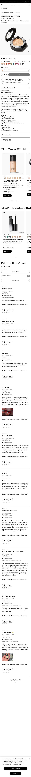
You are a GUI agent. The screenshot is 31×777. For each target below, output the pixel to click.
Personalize (15, 773)
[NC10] (5, 178)
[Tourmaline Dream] (10, 237)
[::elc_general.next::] (23, 178)
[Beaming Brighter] (20, 237)
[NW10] (10, 178)
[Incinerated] (16, 64)
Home (2, 12)
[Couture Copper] (9, 64)
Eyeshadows (16, 12)
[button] (7, 412)
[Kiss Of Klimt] (2, 64)
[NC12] (13, 178)
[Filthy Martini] (28, 237)
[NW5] (8, 178)
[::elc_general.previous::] (3, 178)
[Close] (29, 758)
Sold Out (19, 74)
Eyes (11, 12)
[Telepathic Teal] (8, 237)
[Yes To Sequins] (4, 64)
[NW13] (15, 178)
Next (15, 682)
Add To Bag (7, 195)
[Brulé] (29, 178)
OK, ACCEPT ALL (15, 768)
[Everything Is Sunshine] (15, 237)
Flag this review (6, 312)
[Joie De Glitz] (11, 64)
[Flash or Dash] (13, 237)
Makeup (7, 12)
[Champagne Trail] (17, 237)
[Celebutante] (18, 64)
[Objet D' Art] (6, 64)
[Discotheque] (20, 64)
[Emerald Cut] (13, 64)
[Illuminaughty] (23, 64)
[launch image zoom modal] (29, 51)
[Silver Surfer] (5, 237)
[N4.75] (20, 178)
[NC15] (17, 178)
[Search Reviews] (28, 276)
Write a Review (15, 271)
